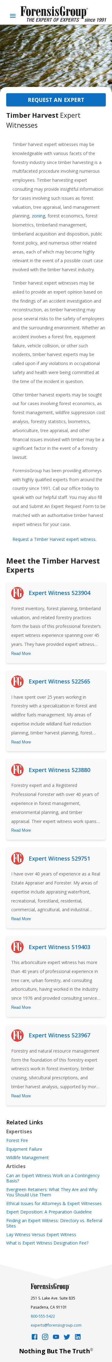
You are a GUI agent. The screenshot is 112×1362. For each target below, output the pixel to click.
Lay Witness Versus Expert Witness (41, 1234)
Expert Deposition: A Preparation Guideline (49, 1212)
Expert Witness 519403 (59, 947)
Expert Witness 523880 (59, 770)
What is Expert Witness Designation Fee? (47, 1243)
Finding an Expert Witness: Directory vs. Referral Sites (54, 1223)
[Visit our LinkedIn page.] (78, 1338)
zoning (37, 216)
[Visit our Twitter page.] (67, 1338)
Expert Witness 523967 (59, 1035)
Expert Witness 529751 (59, 858)
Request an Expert (56, 99)
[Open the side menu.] (12, 16)
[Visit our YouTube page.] (56, 1338)
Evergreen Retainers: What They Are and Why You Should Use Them (51, 1192)
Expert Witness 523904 (59, 592)
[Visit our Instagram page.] (45, 1338)
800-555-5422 (43, 1316)
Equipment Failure (24, 1149)
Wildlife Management (27, 1157)
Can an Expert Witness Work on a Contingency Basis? (53, 1178)
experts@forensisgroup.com (56, 1325)
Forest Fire (17, 1140)
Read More (21, 653)
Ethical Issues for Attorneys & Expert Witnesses (54, 1203)
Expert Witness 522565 (59, 681)
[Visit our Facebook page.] (34, 1338)
